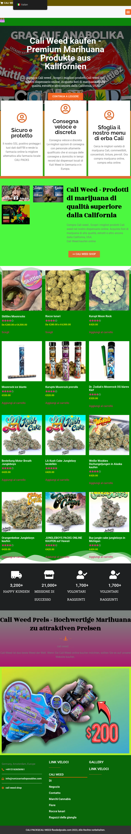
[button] (128, 12)
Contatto (55, 793)
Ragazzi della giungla (62, 817)
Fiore (52, 805)
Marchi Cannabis (60, 799)
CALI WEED (56, 774)
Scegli (5, 332)
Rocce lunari (57, 811)
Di (50, 780)
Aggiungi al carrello (101, 332)
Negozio (54, 786)
